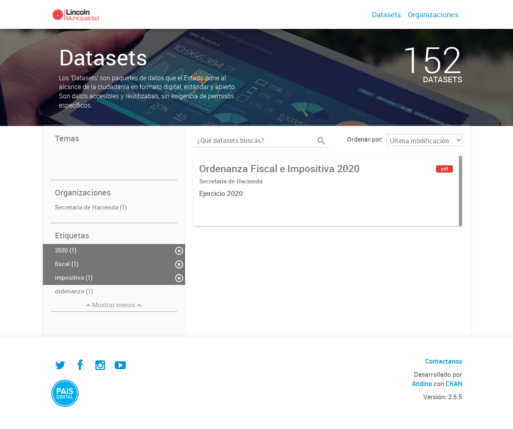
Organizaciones (433, 14)
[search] (321, 141)
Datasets (386, 14)
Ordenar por (364, 139)
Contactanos (443, 361)
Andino (422, 383)
